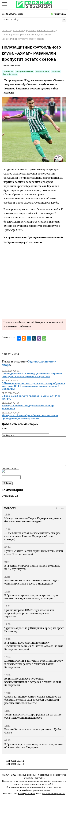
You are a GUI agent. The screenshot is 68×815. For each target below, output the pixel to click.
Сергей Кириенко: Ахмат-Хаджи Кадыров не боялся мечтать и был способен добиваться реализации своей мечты (32, 700)
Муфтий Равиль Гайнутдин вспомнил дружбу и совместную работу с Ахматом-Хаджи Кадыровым (33, 664)
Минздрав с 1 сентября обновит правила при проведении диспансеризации (30, 417)
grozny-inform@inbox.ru (53, 793)
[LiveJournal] (34, 338)
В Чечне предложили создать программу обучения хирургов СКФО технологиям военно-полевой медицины (33, 386)
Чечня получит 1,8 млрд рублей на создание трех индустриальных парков (33, 716)
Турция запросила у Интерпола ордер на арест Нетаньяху (34, 629)
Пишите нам (60, 14)
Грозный (8, 71)
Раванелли (42, 71)
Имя (4, 428)
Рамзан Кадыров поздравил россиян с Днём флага (32, 731)
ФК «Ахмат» (10, 74)
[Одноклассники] (24, 338)
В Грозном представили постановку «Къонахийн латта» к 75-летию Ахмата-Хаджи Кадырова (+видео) (33, 646)
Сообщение (8, 435)
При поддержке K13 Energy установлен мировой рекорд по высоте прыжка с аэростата (29, 613)
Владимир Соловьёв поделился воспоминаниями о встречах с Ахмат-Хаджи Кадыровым (32, 682)
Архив (60, 508)
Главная (6, 30)
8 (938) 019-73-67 (26, 793)
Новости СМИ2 (15, 760)
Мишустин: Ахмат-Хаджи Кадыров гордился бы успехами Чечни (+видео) (32, 520)
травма (56, 71)
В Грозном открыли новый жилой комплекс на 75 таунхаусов (32, 567)
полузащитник (24, 71)
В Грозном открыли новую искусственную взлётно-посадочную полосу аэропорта (31, 596)
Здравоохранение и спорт (40, 30)
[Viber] (39, 338)
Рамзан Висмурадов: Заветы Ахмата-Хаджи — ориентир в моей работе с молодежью (33, 582)
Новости (10, 508)
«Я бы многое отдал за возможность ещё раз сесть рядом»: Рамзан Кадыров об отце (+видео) (32, 536)
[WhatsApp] (44, 338)
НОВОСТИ (18, 30)
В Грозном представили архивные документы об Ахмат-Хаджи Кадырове (33, 745)
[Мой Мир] (29, 338)
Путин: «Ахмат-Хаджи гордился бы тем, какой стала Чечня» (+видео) (33, 552)
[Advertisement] (34, 280)
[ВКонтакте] (19, 338)
